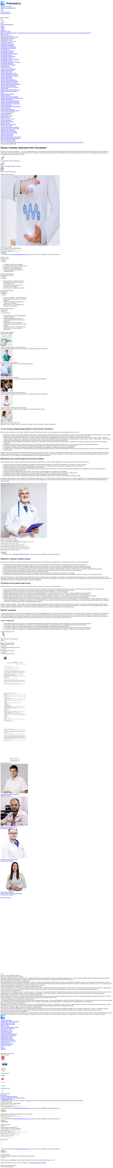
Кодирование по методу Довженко (10, 59)
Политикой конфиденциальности (21, 254)
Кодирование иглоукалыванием (9, 53)
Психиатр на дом (5, 117)
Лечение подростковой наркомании (10, 101)
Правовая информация (7, 1099)
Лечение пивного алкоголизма (9, 131)
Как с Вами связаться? (6, 549)
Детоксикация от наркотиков (8, 85)
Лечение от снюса (5, 95)
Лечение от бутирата (6, 105)
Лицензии (7, 24)
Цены (2, 26)
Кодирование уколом (6, 55)
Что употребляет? (5, 545)
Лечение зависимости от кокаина (9, 74)
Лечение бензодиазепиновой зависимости (12, 98)
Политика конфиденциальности (9, 1096)
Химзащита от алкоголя (7, 134)
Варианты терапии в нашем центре (45, 142)
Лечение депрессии (6, 114)
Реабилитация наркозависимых (9, 91)
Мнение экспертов (78, 142)
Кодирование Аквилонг (7, 52)
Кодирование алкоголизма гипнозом (10, 62)
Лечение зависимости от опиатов (9, 87)
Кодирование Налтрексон (7, 44)
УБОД (2, 92)
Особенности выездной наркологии (63, 142)
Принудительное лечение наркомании (11, 84)
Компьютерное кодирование (8, 46)
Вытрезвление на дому (7, 35)
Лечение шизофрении (6, 113)
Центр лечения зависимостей (83, 33)
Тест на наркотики (5, 107)
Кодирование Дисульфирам (8, 64)
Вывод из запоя (5, 33)
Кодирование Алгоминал (7, 51)
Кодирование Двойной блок (8, 56)
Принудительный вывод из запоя (9, 37)
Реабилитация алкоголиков (8, 130)
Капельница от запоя (6, 39)
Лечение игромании (6, 120)
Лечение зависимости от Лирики (9, 76)
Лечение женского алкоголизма (9, 132)
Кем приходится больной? (7, 546)
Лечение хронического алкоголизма (10, 138)
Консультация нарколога (7, 121)
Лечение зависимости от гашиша (9, 81)
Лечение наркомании (30, 33)
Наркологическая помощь (57, 33)
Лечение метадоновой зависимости (10, 110)
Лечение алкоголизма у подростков (10, 128)
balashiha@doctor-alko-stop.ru (8, 8)
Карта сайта (4, 1095)
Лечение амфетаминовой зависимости (11, 106)
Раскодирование (5, 66)
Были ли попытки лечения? (8, 548)
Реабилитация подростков (7, 109)
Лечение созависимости (7, 135)
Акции (2, 28)
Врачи (11, 24)
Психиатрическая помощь (43, 33)
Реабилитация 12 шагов (7, 78)
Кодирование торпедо (6, 57)
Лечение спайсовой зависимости (9, 82)
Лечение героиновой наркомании (9, 96)
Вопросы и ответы (5, 31)
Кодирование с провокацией (8, 48)
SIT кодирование (5, 49)
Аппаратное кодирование (7, 45)
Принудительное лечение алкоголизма (11, 137)
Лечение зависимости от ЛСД (8, 73)
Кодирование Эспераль (7, 60)
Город (2, 1135)
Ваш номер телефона (6, 251)
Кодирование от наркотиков (8, 69)
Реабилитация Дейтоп (6, 71)
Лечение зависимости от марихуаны (10, 103)
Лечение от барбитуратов (7, 70)
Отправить (3, 252)
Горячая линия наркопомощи (8, 124)
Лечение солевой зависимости (9, 80)
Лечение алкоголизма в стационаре (10, 127)
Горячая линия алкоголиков (8, 139)
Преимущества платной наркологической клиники (22, 142)
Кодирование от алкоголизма (16, 33)
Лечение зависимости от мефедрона (10, 89)
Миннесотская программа (7, 94)
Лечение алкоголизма (69, 33)
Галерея (3, 24)
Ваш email (3, 1117)
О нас (2, 23)
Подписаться (4, 1121)
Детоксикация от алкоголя (7, 38)
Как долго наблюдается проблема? (10, 541)
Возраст (3, 1133)
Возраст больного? (5, 543)
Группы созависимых (6, 77)
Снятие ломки (4, 88)
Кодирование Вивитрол (7, 63)
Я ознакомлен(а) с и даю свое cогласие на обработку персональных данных (31, 254)
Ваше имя (3, 249)
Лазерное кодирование (7, 42)
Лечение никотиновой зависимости (10, 102)
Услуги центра (4, 142)
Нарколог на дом (5, 123)
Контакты (3, 30)
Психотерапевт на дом (6, 116)
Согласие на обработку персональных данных (13, 1097)
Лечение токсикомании (7, 99)
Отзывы (3, 27)
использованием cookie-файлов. (37, 1162)
